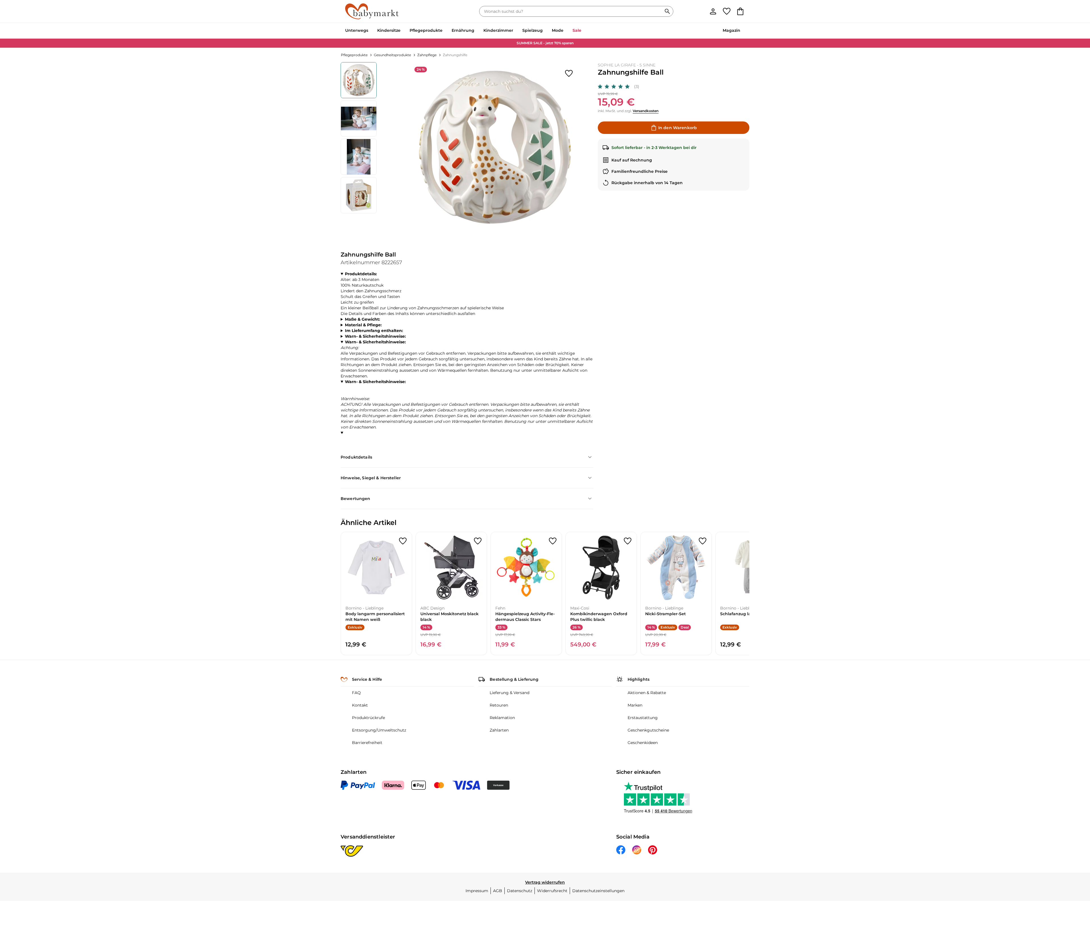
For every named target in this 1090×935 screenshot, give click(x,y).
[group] (495, 147)
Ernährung (463, 30)
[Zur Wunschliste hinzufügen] (569, 73)
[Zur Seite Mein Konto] (713, 11)
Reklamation (502, 717)
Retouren (499, 705)
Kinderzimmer (498, 30)
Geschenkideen (643, 742)
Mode (557, 30)
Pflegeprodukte (426, 30)
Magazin (731, 30)
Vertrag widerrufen (545, 882)
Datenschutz (519, 890)
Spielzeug (532, 30)
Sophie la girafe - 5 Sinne (626, 65)
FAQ (356, 692)
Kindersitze (389, 30)
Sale (577, 30)
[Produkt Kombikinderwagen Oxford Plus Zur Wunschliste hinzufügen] (627, 541)
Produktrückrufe (368, 717)
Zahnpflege (427, 55)
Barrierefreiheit (367, 742)
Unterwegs (356, 30)
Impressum (477, 890)
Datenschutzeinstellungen (598, 890)
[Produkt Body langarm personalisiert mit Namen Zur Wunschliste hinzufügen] (403, 541)
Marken (635, 705)
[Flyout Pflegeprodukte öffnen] (445, 31)
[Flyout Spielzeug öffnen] (545, 31)
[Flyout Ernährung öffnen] (476, 31)
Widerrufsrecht (552, 890)
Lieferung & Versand (509, 692)
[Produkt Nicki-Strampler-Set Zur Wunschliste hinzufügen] (702, 541)
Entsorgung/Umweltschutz (379, 730)
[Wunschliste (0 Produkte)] (726, 11)
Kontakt (360, 705)
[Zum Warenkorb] (740, 11)
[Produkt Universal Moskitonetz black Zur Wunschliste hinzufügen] (478, 541)
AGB (497, 890)
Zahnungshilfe (455, 55)
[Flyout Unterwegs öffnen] (370, 31)
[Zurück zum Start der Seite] (1072, 894)
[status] (571, 11)
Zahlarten (499, 730)
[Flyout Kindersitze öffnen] (403, 31)
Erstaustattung (643, 717)
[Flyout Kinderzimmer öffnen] (515, 31)
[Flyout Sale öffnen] (583, 31)
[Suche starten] (667, 11)
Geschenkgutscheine (648, 730)
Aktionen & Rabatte (647, 692)
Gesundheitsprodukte (392, 55)
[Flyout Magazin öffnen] (742, 31)
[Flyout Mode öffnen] (565, 31)
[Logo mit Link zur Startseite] (372, 11)
